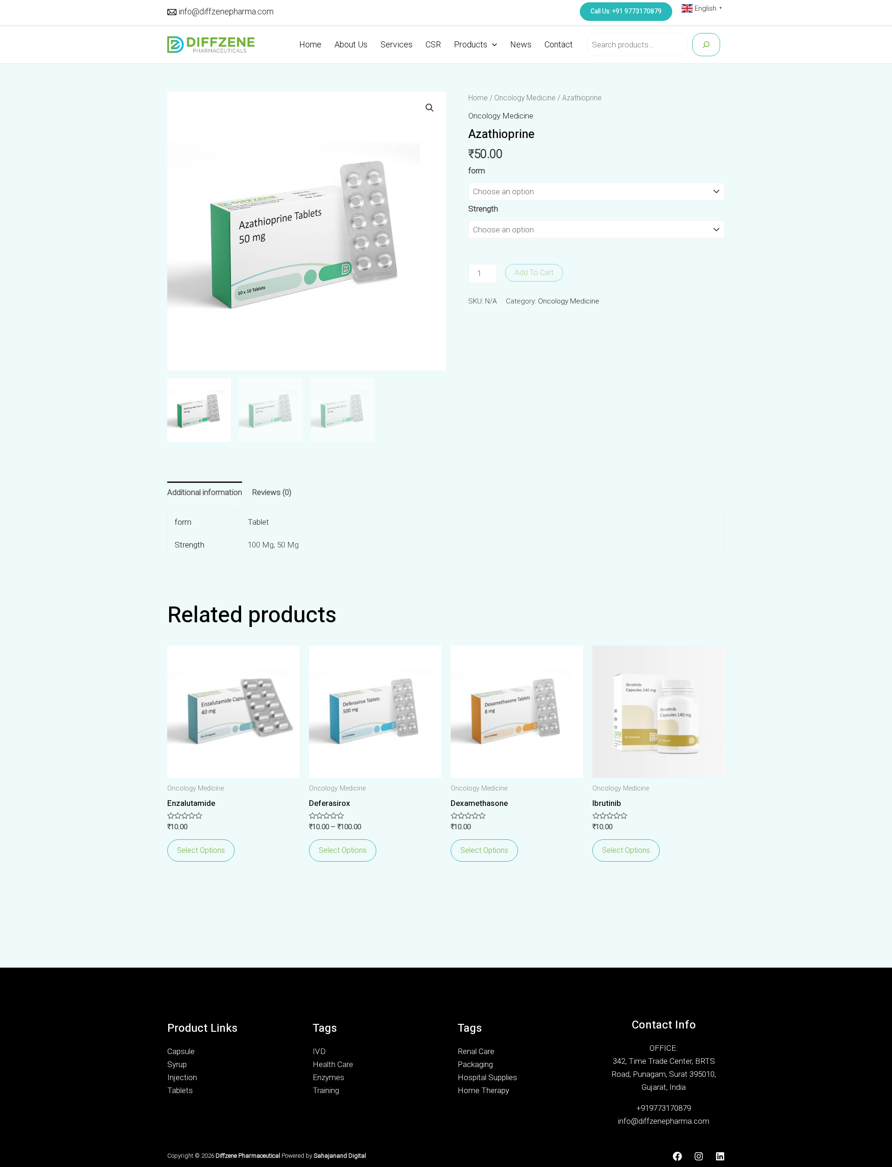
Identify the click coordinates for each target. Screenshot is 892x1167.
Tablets (180, 1090)
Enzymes (328, 1077)
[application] (492, 44)
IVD (319, 1051)
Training (326, 1090)
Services (396, 44)
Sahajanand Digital (340, 1155)
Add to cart (534, 272)
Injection (182, 1077)
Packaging (475, 1064)
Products (470, 44)
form (476, 170)
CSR (433, 44)
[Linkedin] (720, 1156)
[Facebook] (677, 1156)
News (520, 44)
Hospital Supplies (487, 1077)
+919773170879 (663, 1108)
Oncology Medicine (525, 97)
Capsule (181, 1051)
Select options (201, 850)
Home (310, 44)
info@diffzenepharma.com (226, 11)
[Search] (706, 44)
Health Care (333, 1064)
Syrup (177, 1064)
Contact (558, 44)
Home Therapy (483, 1090)
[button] (429, 107)
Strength (483, 208)
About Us (350, 44)
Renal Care (476, 1051)
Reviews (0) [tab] (271, 492)
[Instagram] (698, 1156)
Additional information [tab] (204, 492)
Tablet (258, 522)
